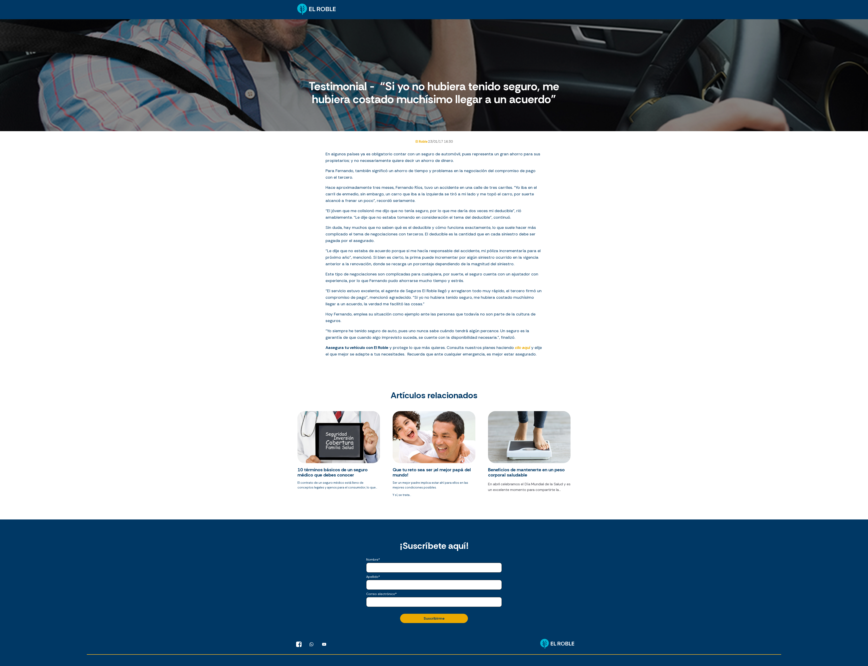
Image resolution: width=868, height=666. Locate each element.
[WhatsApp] (311, 644)
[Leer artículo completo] (339, 456)
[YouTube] (324, 644)
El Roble (421, 141)
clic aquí (522, 347)
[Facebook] (299, 644)
